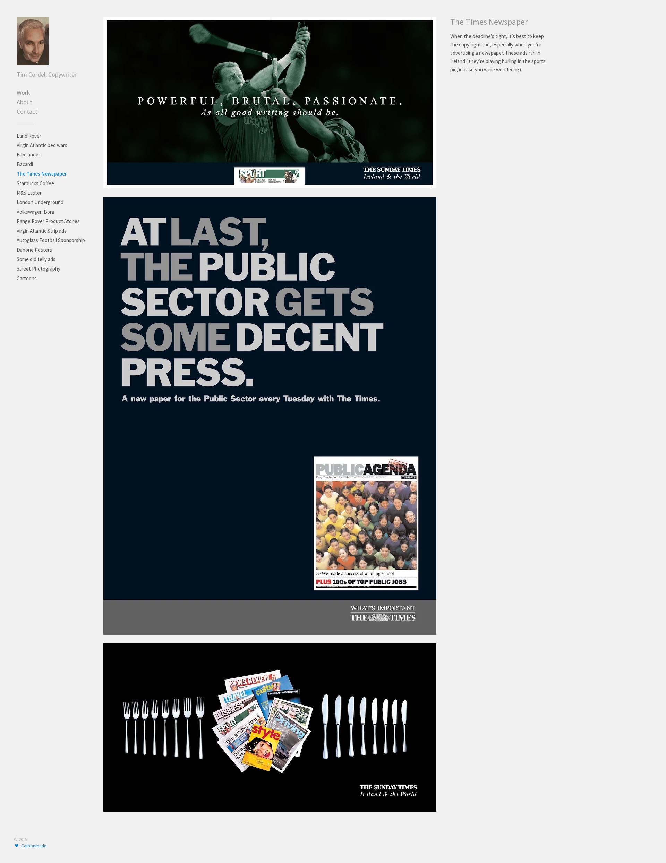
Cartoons (27, 278)
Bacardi (25, 164)
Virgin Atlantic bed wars (42, 145)
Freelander (28, 154)
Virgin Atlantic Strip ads (42, 231)
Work (23, 92)
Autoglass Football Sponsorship (51, 240)
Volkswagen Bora (35, 212)
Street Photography (38, 269)
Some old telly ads (36, 259)
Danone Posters (34, 250)
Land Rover (29, 136)
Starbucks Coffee (35, 183)
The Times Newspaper (42, 174)
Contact (27, 111)
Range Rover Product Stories (48, 221)
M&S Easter (29, 193)
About (24, 102)
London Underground (40, 202)
